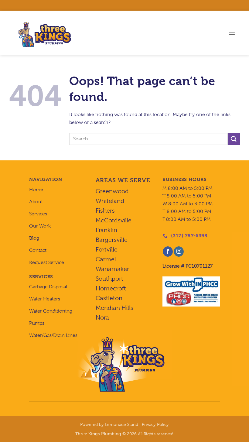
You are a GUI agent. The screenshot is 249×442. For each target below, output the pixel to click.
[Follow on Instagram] (179, 251)
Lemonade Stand (121, 424)
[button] (231, 32)
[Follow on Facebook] (168, 251)
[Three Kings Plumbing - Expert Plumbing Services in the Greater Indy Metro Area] (42, 33)
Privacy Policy (155, 424)
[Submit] (234, 139)
